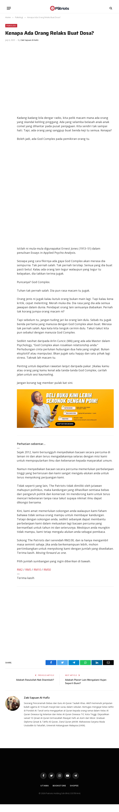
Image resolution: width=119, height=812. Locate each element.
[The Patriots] (59, 8)
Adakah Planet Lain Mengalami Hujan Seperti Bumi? (85, 681)
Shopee (74, 785)
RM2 (20, 569)
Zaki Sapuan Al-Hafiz (29, 40)
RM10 (37, 569)
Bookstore (59, 785)
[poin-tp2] (65, 427)
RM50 (47, 569)
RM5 (28, 569)
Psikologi (11, 25)
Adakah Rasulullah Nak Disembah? (35, 680)
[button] (9, 8)
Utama (44, 785)
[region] (65, 193)
